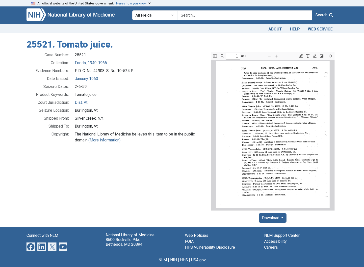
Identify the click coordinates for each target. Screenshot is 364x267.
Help (295, 29)
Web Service (320, 29)
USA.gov (198, 260)
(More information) (104, 140)
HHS (184, 260)
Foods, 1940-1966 (91, 62)
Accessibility (275, 241)
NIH (173, 260)
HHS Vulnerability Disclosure (210, 247)
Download (271, 217)
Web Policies (196, 235)
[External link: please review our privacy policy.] (30, 246)
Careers (271, 247)
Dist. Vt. (81, 102)
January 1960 (86, 78)
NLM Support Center (282, 235)
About (275, 29)
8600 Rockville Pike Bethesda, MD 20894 (124, 242)
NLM (162, 260)
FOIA (189, 241)
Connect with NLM (42, 235)
